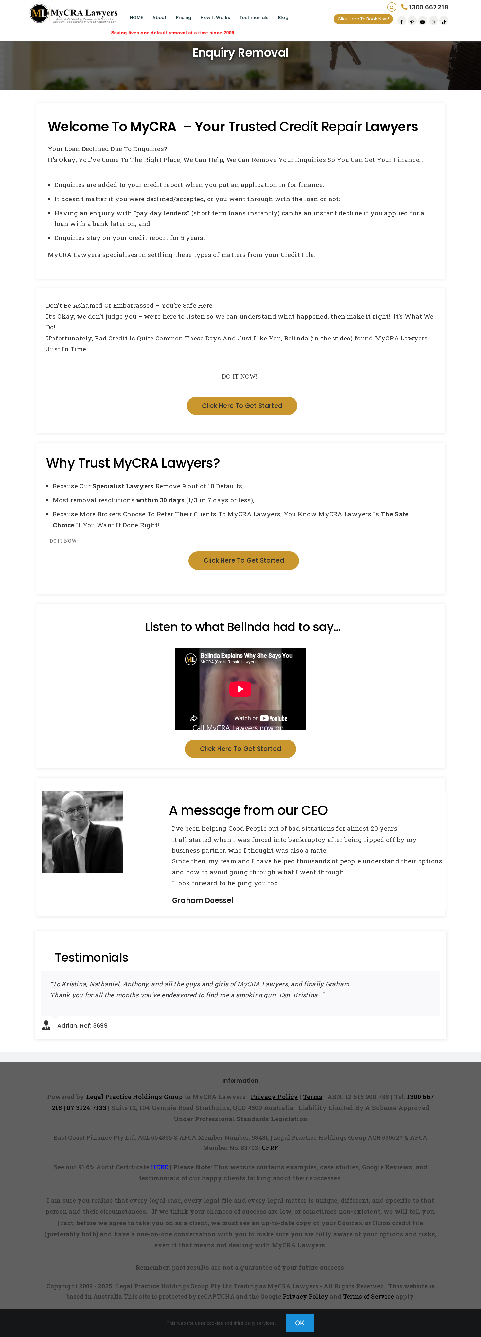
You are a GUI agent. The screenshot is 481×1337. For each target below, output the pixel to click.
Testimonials (254, 17)
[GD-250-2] (82, 796)
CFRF (270, 1148)
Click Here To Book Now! (363, 19)
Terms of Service (368, 1296)
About (159, 17)
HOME (136, 17)
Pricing (183, 17)
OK (300, 1323)
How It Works (215, 17)
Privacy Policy (305, 1296)
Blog (283, 17)
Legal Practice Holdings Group (135, 1096)
